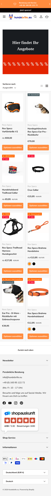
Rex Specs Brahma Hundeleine (37, 249)
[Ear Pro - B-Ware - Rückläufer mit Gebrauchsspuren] (12, 292)
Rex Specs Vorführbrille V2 (10, 130)
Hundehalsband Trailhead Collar (10, 191)
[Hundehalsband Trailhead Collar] (12, 169)
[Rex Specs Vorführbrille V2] (12, 107)
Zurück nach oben (25, 350)
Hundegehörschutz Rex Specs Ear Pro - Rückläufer (37, 131)
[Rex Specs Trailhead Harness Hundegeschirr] (12, 227)
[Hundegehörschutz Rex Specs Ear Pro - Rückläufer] (38, 107)
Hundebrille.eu (13, 490)
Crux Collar (33, 190)
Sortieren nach (9, 84)
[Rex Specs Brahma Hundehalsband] (38, 292)
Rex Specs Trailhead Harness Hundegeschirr (12, 250)
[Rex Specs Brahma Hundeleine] (38, 227)
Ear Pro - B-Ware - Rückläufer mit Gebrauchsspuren (11, 316)
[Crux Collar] (38, 169)
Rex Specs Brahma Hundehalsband (37, 315)
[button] (47, 17)
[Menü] (4, 17)
